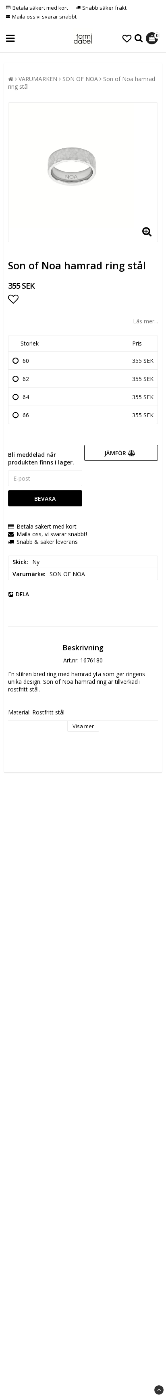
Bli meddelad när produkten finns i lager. (41, 458)
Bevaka (45, 498)
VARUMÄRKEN (38, 79)
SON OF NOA (80, 79)
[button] (126, 38)
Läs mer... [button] (145, 321)
